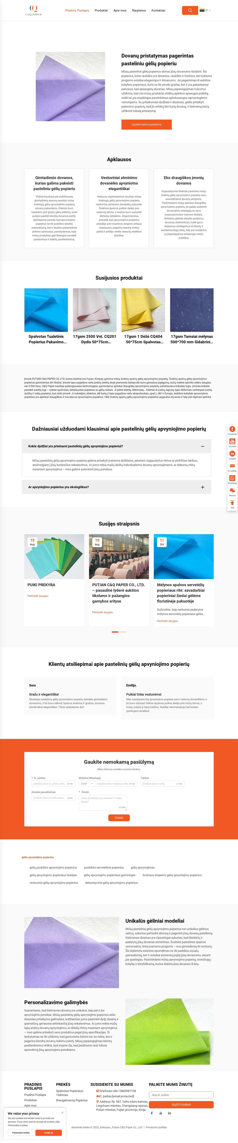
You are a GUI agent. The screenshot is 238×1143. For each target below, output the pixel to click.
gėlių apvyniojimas (143, 867)
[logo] (33, 10)
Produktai (101, 10)
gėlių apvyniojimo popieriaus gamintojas (109, 875)
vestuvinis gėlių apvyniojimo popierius (54, 882)
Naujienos (139, 10)
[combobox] (87, 784)
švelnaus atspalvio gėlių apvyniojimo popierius (172, 875)
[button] (115, 632)
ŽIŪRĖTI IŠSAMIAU (46, 310)
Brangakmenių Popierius (72, 1100)
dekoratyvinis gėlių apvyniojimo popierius (111, 882)
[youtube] (161, 1113)
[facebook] (152, 1113)
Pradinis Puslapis (77, 10)
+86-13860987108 (124, 1091)
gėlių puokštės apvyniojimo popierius (53, 867)
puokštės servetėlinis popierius (104, 867)
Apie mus (119, 10)
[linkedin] (169, 1113)
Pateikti (119, 817)
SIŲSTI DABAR (181, 1104)
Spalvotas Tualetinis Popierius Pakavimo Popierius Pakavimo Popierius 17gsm (46, 339)
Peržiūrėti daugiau (38, 596)
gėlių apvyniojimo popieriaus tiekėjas (53, 875)
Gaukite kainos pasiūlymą (146, 124)
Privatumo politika (156, 1127)
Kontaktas (158, 10)
